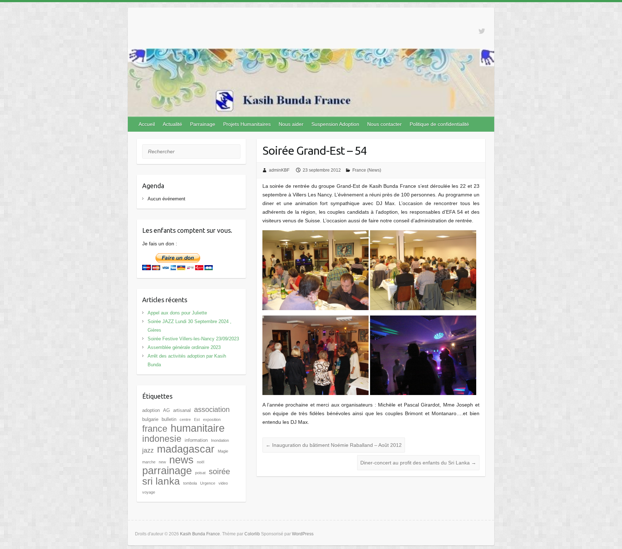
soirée (219, 471)
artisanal (182, 410)
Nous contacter (384, 124)
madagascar (186, 449)
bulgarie (150, 419)
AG (166, 410)
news (181, 460)
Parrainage (202, 124)
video (223, 483)
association (212, 409)
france (154, 428)
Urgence (207, 483)
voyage (148, 492)
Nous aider (291, 124)
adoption (151, 410)
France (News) (366, 170)
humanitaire (198, 428)
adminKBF (279, 170)
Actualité (172, 124)
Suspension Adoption (335, 124)
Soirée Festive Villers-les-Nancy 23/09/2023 (193, 338)
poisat (200, 473)
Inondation (220, 440)
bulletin (169, 419)
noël (200, 462)
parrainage (167, 470)
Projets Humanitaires (247, 124)
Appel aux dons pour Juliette (177, 313)
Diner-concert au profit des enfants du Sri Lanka (418, 463)
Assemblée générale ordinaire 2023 (184, 347)
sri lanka (161, 481)
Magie (223, 451)
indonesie (161, 439)
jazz (148, 450)
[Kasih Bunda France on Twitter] (482, 31)
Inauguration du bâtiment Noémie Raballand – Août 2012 (334, 445)
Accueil (147, 124)
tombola (190, 483)
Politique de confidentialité (439, 124)
